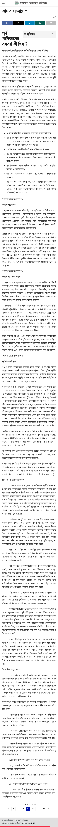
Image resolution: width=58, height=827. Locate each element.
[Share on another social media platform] (51, 23)
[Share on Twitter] (18, 23)
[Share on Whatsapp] (40, 23)
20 (44, 809)
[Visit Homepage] (31, 3)
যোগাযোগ (31, 823)
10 (33, 809)
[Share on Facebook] (7, 23)
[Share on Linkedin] (30, 23)
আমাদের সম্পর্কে (7, 823)
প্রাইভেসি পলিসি (20, 823)
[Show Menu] (3, 3)
